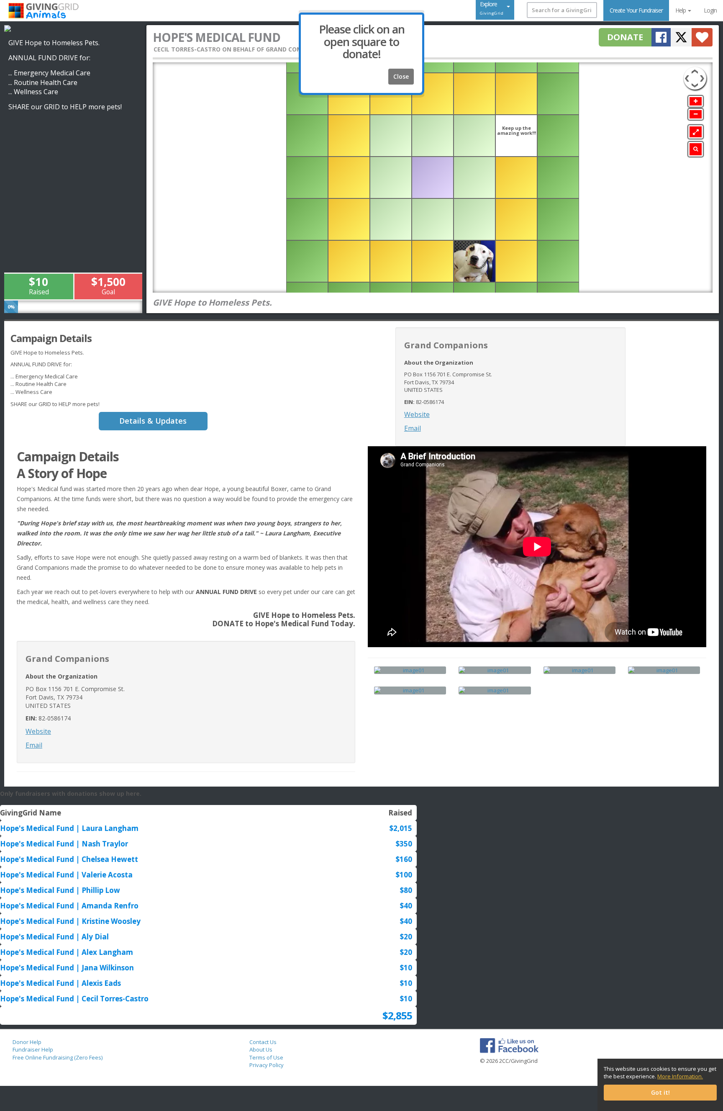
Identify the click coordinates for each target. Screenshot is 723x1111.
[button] (702, 37)
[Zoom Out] (695, 114)
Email (412, 428)
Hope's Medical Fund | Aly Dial (54, 936)
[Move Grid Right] (703, 74)
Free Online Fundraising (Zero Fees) (58, 1057)
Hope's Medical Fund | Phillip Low (60, 890)
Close (401, 76)
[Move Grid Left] (686, 74)
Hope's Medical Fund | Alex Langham (66, 952)
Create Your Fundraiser (636, 10)
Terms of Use (266, 1057)
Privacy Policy (266, 1065)
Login (710, 10)
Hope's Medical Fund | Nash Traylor (64, 844)
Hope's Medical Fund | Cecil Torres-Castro (74, 998)
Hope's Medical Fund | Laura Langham (69, 828)
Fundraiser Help (33, 1049)
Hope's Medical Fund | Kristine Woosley (70, 921)
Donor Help (27, 1042)
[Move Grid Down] (694, 86)
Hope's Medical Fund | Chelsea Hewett (69, 859)
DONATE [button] (625, 37)
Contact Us (263, 1042)
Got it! (660, 1092)
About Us (260, 1049)
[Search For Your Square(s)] (695, 149)
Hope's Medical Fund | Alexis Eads (60, 983)
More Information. (680, 1076)
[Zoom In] (695, 101)
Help (681, 10)
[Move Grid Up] (694, 70)
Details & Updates (153, 421)
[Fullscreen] (695, 132)
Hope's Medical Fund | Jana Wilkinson (67, 967)
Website (417, 414)
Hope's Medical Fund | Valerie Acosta (66, 875)
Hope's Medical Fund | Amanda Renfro (69, 905)
